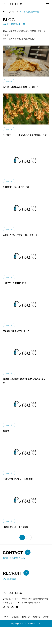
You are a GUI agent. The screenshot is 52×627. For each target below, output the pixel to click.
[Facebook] (12, 607)
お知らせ (26, 617)
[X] (8, 607)
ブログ (46, 617)
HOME (6, 617)
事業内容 (36, 617)
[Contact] (17, 607)
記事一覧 (9, 81)
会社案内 (15, 617)
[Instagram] (3, 607)
